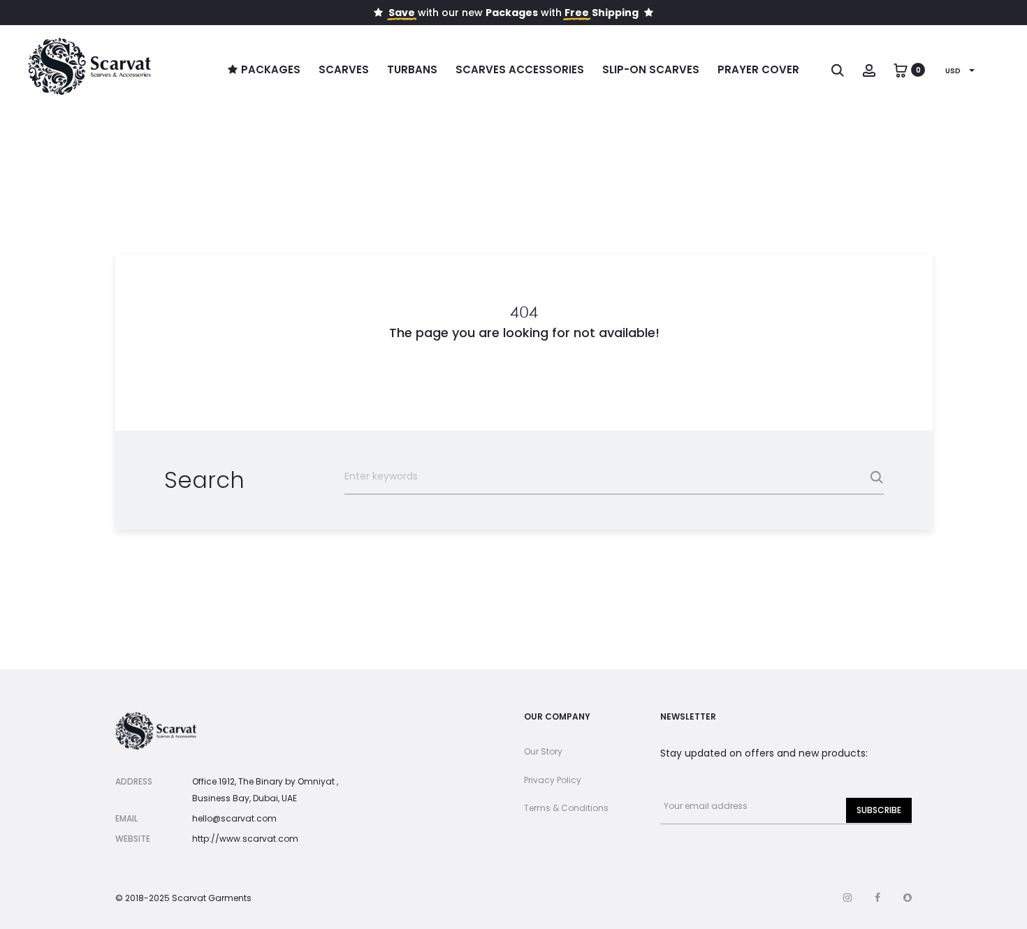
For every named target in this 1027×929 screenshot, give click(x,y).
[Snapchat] (907, 897)
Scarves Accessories (520, 69)
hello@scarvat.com (234, 818)
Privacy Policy (552, 780)
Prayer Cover (758, 69)
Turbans (412, 69)
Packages (270, 69)
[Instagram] (847, 897)
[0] (901, 70)
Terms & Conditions (566, 808)
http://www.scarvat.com (245, 839)
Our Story (543, 751)
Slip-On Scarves (650, 69)
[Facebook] (877, 897)
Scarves (344, 69)
